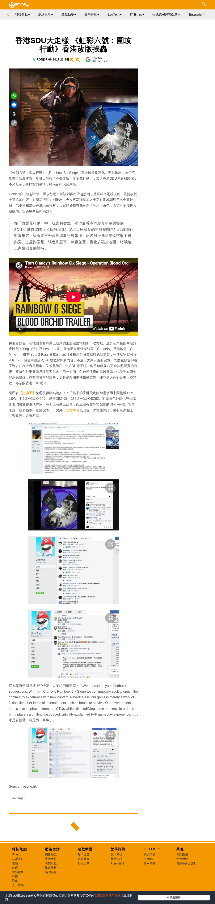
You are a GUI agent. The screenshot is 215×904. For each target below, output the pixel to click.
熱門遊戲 (83, 854)
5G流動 (17, 859)
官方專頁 (72, 410)
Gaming (17, 798)
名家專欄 (149, 863)
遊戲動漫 (85, 849)
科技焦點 (19, 849)
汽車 (15, 880)
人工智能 (18, 885)
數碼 (15, 867)
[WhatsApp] (14, 95)
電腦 (15, 863)
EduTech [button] (113, 14)
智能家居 (18, 872)
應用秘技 (116, 854)
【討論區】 (27, 393)
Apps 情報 (117, 863)
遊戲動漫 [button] (67, 14)
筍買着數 (51, 863)
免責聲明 (182, 859)
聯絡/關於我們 (185, 863)
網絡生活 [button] (44, 14)
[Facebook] (14, 104)
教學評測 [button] (90, 14)
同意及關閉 (173, 897)
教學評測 (118, 849)
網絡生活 (52, 849)
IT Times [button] (136, 14)
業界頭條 (149, 854)
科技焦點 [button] (21, 14)
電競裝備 (83, 859)
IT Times (152, 849)
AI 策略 (148, 859)
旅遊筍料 (51, 867)
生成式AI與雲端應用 (166, 14)
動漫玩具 (83, 863)
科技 (15, 876)
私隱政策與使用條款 (107, 895)
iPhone (16, 854)
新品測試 (116, 859)
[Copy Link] (14, 123)
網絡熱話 (51, 854)
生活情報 (51, 859)
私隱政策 (182, 854)
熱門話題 (51, 872)
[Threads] (14, 114)
